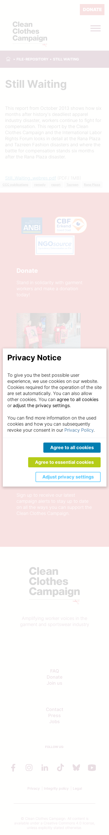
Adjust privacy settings (68, 476)
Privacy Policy (79, 430)
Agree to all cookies (72, 447)
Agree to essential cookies (64, 462)
